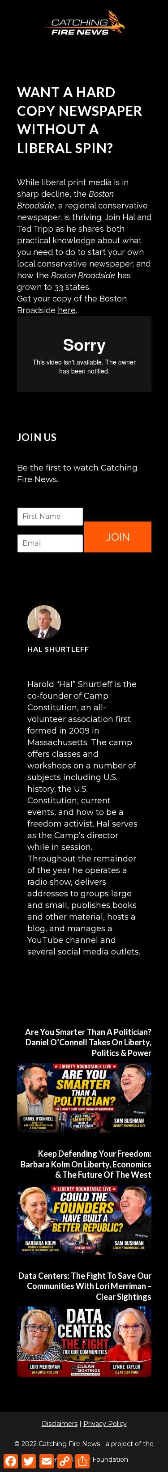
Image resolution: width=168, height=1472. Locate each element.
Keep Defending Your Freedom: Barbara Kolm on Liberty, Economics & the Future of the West (86, 1164)
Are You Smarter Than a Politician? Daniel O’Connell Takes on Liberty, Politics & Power (88, 1042)
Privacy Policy (105, 1424)
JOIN (118, 536)
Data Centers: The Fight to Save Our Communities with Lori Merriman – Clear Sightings (84, 1286)
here (67, 310)
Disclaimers (60, 1424)
